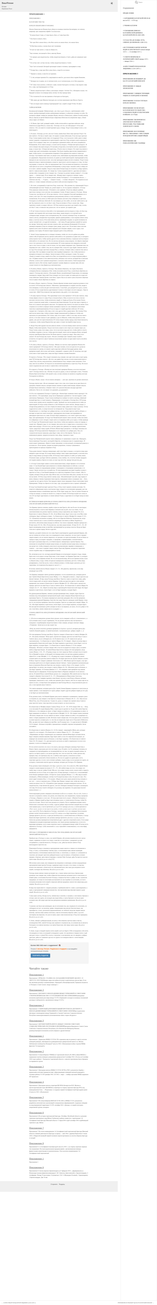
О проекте (54, 1184)
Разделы (62, 1184)
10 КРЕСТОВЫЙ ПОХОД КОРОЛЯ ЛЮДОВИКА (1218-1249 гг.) (19, 1302)
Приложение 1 (36, 974)
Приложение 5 (36, 1020)
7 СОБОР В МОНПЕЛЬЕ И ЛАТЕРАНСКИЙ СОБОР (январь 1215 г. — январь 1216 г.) (136, 59)
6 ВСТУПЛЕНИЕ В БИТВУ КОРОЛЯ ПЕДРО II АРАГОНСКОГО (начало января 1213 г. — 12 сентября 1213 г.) (136, 49)
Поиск (138, 2)
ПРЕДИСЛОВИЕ (128, 13)
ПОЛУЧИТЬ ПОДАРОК (40, 955)
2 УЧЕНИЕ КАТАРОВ (130, 25)
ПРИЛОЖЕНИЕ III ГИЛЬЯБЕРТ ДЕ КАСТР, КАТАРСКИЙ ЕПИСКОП (135, 1302)
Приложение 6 (36, 1112)
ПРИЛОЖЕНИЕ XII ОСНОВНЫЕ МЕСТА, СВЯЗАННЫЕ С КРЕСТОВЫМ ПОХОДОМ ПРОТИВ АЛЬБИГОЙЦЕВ (136, 133)
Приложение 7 (36, 1127)
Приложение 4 (36, 1081)
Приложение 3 (36, 1005)
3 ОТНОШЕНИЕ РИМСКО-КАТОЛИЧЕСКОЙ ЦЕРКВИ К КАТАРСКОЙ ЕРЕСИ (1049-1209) (133, 33)
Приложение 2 (36, 989)
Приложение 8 (36, 1143)
